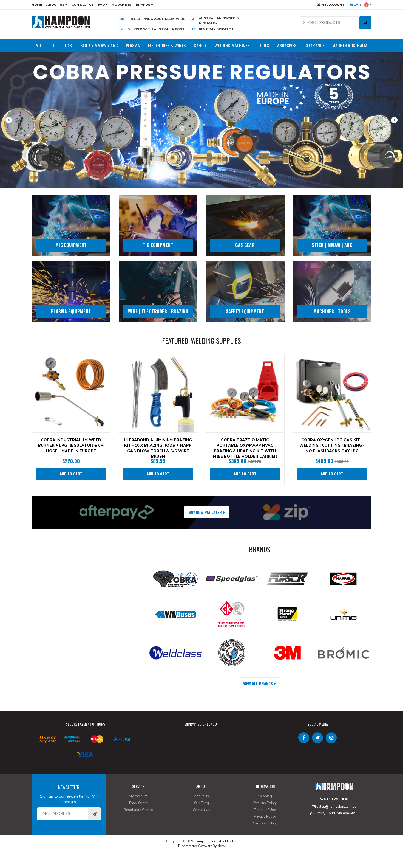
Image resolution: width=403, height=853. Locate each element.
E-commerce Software (195, 846)
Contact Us (83, 4)
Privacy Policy (265, 816)
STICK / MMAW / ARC (99, 45)
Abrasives (286, 45)
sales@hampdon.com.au (336, 806)
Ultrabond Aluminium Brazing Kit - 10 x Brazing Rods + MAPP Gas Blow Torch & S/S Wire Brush (158, 448)
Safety (200, 45)
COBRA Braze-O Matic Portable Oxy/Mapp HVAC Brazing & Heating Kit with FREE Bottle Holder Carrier (245, 448)
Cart (360, 4)
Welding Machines (232, 45)
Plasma (133, 45)
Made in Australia (349, 45)
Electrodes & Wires (167, 45)
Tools (263, 45)
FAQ (102, 4)
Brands (143, 4)
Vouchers (121, 4)
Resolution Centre (138, 809)
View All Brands (258, 683)
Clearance (314, 45)
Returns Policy (265, 803)
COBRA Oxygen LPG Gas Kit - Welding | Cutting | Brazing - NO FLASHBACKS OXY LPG (332, 445)
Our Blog (201, 803)
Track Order (138, 803)
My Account (332, 4)
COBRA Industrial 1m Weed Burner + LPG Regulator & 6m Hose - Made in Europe (71, 445)
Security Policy (265, 823)
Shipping (265, 796)
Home (37, 4)
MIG (39, 45)
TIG (54, 45)
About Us (55, 4)
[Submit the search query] (365, 22)
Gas (68, 45)
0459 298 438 (335, 799)
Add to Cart (71, 474)
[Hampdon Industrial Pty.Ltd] (61, 21)
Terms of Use (265, 809)
